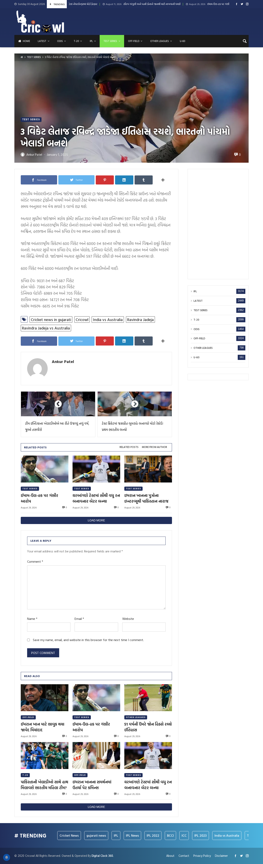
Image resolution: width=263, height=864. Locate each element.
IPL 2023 (180, 835)
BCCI (150, 835)
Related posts (129, 447)
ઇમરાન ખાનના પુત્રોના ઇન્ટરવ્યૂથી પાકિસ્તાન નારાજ (146, 498)
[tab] (129, 447)
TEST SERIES (34, 57)
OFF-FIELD (28, 717)
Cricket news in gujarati (51, 319)
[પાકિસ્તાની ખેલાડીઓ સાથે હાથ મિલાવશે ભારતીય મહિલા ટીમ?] (44, 755)
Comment (35, 561)
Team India (235, 835)
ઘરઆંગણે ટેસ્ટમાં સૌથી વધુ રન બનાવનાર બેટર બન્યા (96, 498)
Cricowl (82, 319)
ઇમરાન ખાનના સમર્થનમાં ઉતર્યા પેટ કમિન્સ (92, 785)
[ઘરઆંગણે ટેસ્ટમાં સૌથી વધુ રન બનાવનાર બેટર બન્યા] (96, 469)
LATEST (198, 301)
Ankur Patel (63, 361)
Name (32, 619)
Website (128, 619)
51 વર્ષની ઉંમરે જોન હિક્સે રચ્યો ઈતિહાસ (148, 727)
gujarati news (76, 835)
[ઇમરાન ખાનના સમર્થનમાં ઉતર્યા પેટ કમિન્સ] (96, 755)
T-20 (25, 775)
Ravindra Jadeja (140, 319)
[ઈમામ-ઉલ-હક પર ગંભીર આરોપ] (44, 469)
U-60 (197, 357)
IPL (195, 291)
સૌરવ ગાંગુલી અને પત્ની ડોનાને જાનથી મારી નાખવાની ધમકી (114, 4)
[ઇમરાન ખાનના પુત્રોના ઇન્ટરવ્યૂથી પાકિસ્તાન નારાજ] (148, 469)
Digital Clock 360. (103, 856)
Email (79, 619)
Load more (96, 520)
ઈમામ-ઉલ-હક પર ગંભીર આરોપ (184, 4)
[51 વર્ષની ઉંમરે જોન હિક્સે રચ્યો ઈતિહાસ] (148, 697)
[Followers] (242, 4)
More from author (154, 447)
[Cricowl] (40, 21)
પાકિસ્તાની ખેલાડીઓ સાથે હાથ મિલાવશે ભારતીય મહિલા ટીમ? (44, 785)
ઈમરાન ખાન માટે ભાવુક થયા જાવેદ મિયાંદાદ (42, 727)
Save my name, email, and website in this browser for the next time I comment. (88, 640)
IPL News (112, 835)
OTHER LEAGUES (135, 717)
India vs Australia (108, 319)
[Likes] (236, 4)
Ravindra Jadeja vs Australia (46, 328)
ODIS (197, 329)
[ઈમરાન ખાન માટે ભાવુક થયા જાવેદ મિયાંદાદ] (44, 697)
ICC (163, 835)
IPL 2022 (132, 835)
